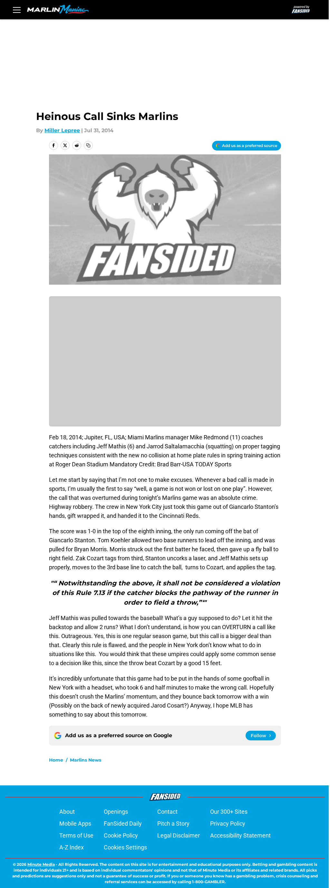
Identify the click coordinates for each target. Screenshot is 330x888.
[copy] (88, 145)
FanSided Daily (123, 823)
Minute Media (41, 864)
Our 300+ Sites (229, 811)
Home (56, 760)
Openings (116, 811)
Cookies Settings (125, 847)
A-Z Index (71, 847)
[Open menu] (17, 10)
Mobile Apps (75, 823)
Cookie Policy (121, 835)
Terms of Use (76, 835)
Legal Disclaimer (178, 835)
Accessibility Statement (240, 835)
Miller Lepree (62, 130)
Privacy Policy (227, 823)
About (67, 811)
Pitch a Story (173, 823)
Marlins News (85, 760)
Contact (167, 811)
